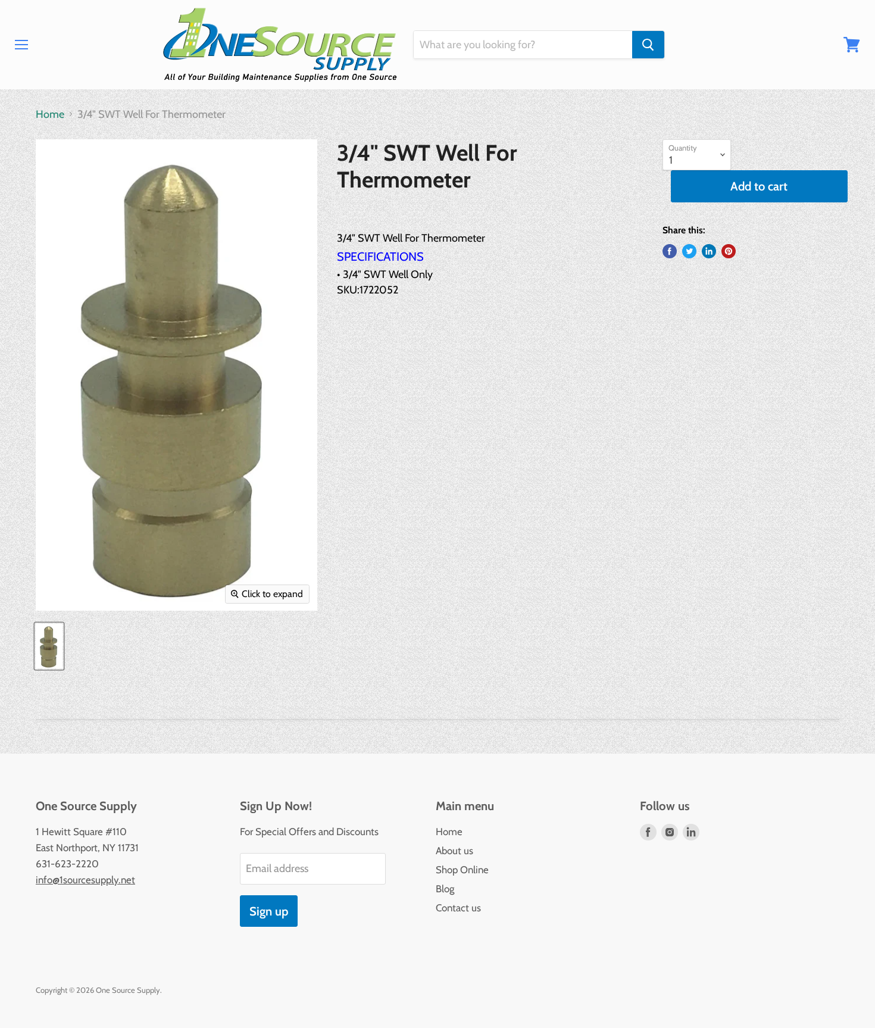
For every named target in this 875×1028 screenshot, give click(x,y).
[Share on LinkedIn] (709, 251)
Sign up (268, 911)
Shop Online (462, 870)
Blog (445, 889)
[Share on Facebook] (669, 251)
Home (50, 114)
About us (454, 851)
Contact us (458, 908)
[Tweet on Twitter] (689, 251)
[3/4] (49, 646)
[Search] (648, 44)
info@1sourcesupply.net (85, 880)
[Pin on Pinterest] (728, 251)
